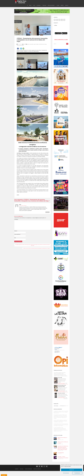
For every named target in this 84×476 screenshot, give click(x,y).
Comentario (16, 219)
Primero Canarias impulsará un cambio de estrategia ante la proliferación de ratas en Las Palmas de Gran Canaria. (60, 421)
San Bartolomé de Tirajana (43, 44)
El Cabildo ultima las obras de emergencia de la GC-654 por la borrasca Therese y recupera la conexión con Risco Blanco (61, 424)
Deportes (62, 5)
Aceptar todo (72, 469)
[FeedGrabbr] (61, 398)
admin (24, 44)
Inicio (34, 5)
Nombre (16, 230)
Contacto (66, 5)
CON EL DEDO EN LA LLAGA (61, 39)
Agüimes (28, 44)
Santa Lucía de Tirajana (20, 45)
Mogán (37, 44)
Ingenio (35, 44)
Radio (30, 5)
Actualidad (38, 5)
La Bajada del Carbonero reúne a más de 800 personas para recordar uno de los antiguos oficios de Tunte (61, 412)
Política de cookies (67, 466)
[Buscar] (67, 44)
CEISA (18, 194)
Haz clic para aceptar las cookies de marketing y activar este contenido (32, 61)
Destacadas (44, 5)
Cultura (58, 5)
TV (27, 5)
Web (15, 237)
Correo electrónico (17, 234)
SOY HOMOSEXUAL (61, 452)
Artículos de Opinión (51, 5)
